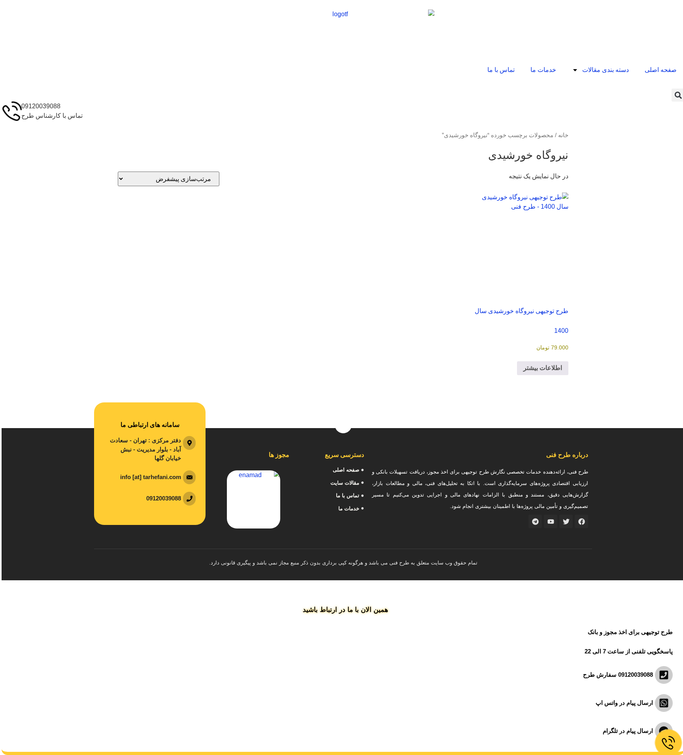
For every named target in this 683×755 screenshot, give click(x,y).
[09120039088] (10, 111)
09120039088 (39, 106)
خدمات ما (542, 69)
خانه (562, 135)
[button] (676, 95)
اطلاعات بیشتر (541, 367)
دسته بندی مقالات (604, 69)
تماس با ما (499, 69)
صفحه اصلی (659, 69)
